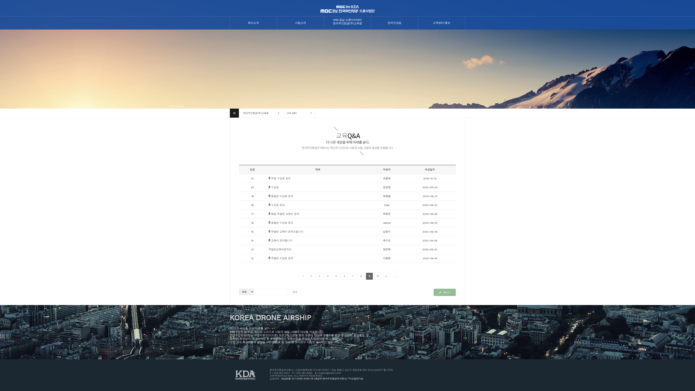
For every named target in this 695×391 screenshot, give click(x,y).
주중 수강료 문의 (281, 178)
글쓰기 (446, 292)
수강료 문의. (278, 204)
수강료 (275, 187)
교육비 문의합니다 (281, 240)
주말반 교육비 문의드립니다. (287, 231)
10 (378, 276)
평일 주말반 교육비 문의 (285, 213)
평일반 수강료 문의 (282, 196)
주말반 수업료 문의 (282, 258)
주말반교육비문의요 (280, 249)
